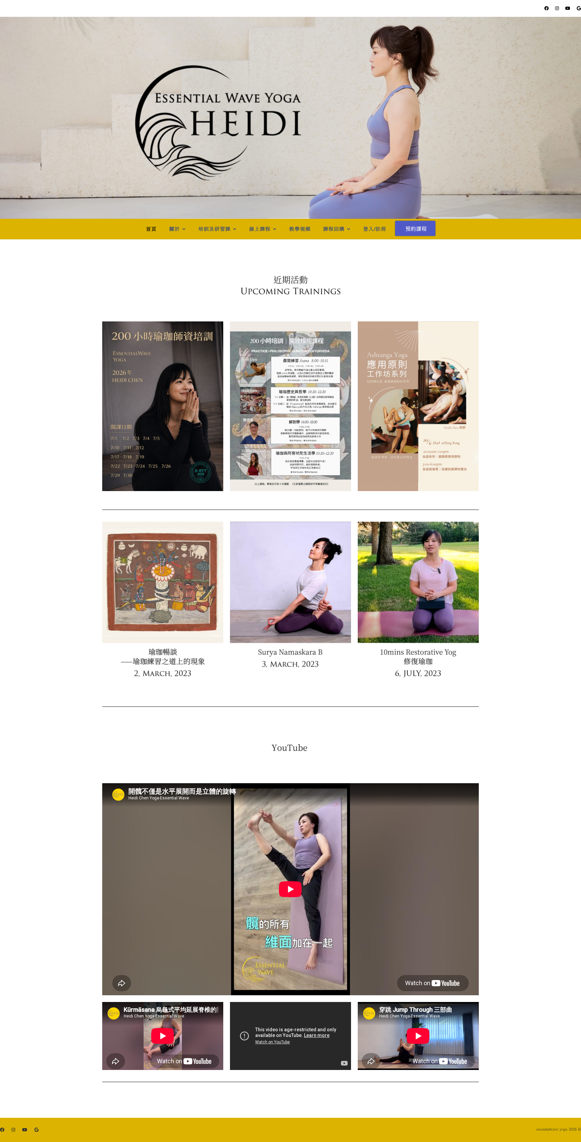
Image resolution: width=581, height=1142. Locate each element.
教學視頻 (300, 229)
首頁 (151, 229)
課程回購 (334, 229)
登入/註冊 (374, 229)
